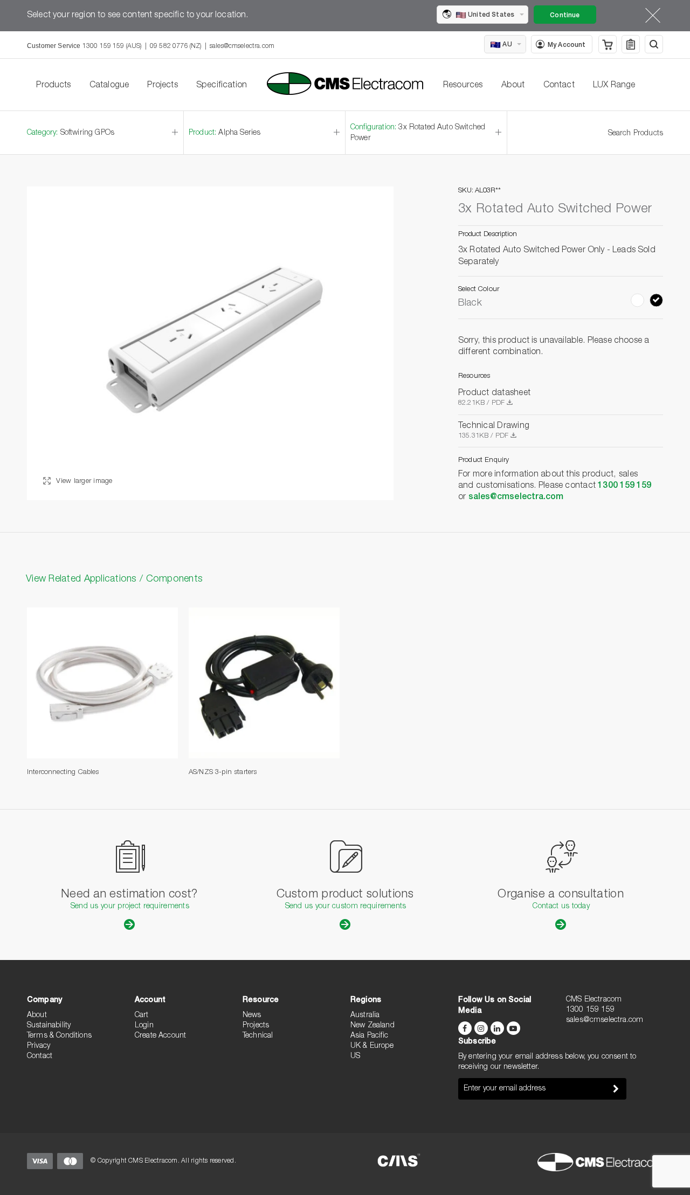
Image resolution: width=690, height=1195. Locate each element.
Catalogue (109, 85)
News (252, 1015)
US (355, 1056)
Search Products (635, 133)
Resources (462, 85)
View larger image (83, 481)
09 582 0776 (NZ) (176, 46)
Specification (221, 85)
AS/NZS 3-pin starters (223, 772)
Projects (162, 85)
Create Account (160, 1036)
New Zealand (372, 1026)
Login (144, 1026)
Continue (564, 15)
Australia (365, 1015)
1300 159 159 (624, 486)
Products (53, 85)
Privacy (38, 1046)
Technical (258, 1036)
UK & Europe (372, 1046)
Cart (142, 1015)
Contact (559, 85)
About (513, 85)
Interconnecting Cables (63, 772)
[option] (210, 343)
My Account (567, 45)
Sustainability (49, 1026)
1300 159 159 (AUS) (112, 46)
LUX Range (614, 85)
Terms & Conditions (59, 1036)
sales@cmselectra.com (242, 46)
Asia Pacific (369, 1036)
